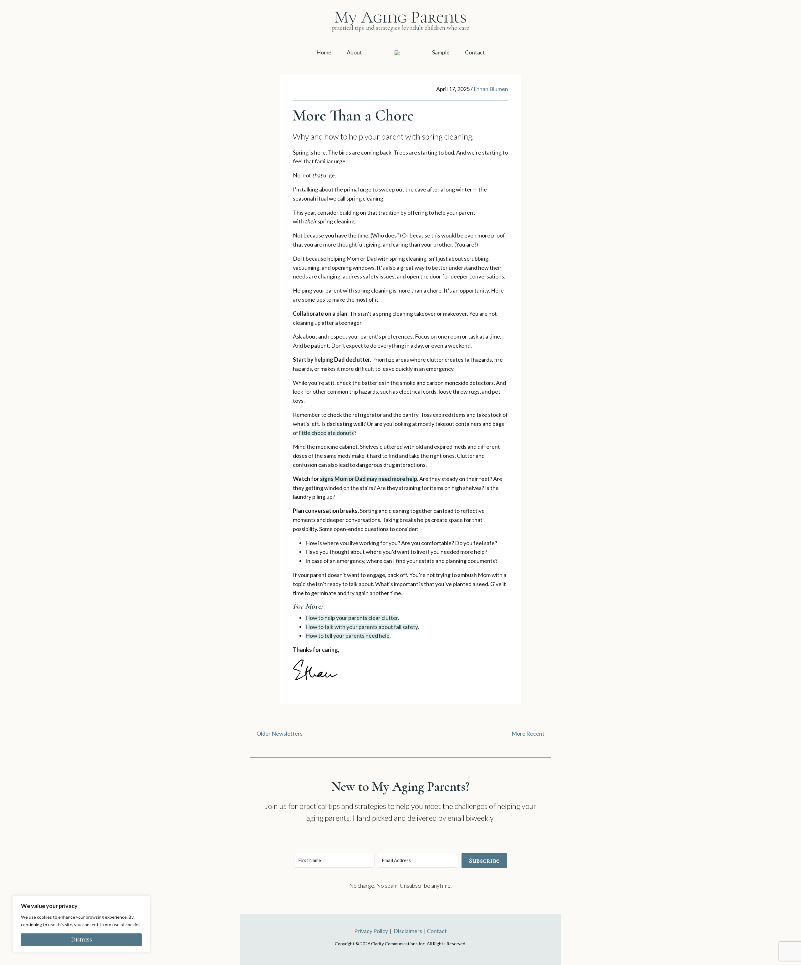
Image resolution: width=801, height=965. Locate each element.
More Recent (528, 733)
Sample (441, 52)
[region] (81, 924)
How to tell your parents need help (347, 635)
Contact (475, 52)
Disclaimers (408, 930)
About (354, 52)
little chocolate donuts (326, 432)
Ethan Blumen (491, 88)
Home (323, 52)
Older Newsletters (280, 733)
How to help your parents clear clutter (351, 617)
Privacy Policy (371, 930)
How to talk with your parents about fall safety (361, 626)
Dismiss (81, 939)
